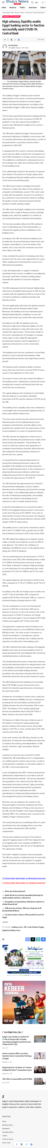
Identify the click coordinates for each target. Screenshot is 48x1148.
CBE (25, 927)
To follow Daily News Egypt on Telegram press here (23, 883)
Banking (6, 16)
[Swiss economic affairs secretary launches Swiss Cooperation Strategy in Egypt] (40, 1055)
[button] (4, 2)
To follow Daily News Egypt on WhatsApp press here (24, 878)
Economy (15, 16)
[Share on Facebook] (8, 40)
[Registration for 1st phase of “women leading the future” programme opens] (40, 1069)
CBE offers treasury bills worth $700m (17, 1079)
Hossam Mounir (13, 45)
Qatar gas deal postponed (15, 891)
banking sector (17, 927)
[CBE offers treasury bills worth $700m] (40, 1081)
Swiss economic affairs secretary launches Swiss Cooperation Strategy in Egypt (16, 1056)
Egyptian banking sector (11, 930)
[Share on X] (11, 40)
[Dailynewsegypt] (17, 2)
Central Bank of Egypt (35, 927)
